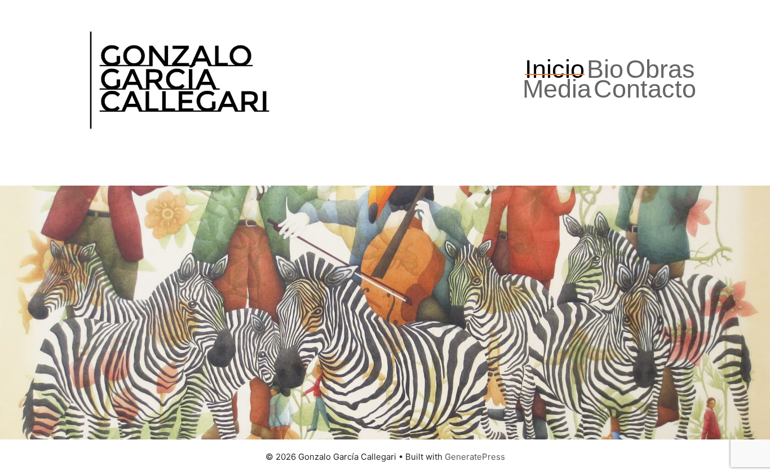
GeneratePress (475, 456)
